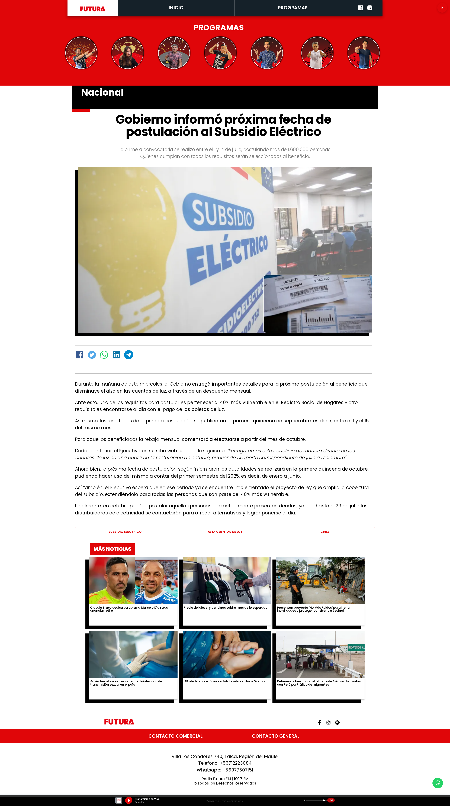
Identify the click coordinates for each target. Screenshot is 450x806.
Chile (324, 532)
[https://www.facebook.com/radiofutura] (360, 15)
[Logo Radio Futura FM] (92, 11)
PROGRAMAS (293, 8)
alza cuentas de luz (225, 532)
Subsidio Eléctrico (125, 532)
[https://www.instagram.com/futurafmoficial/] (370, 15)
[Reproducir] (442, 8)
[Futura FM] (81, 52)
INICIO (176, 8)
